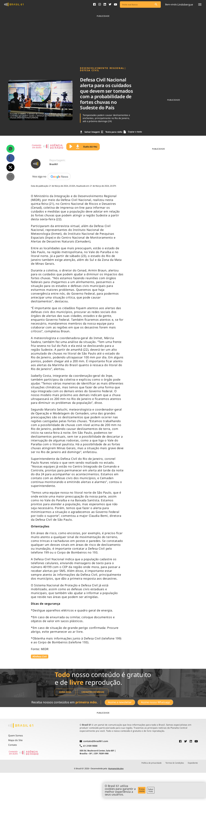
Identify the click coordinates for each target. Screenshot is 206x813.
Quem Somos (15, 735)
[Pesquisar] (156, 4)
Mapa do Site (15, 740)
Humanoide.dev (116, 768)
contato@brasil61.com (95, 741)
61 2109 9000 (90, 746)
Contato (12, 744)
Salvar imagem (92, 131)
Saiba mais (65, 691)
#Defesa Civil (40, 656)
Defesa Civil (89, 70)
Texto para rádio (113, 131)
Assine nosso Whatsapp (155, 702)
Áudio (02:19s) (90, 146)
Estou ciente (142, 790)
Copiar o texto (135, 132)
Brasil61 (53, 164)
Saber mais (150, 790)
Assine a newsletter (120, 702)
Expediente (193, 763)
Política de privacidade (151, 763)
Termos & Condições (174, 763)
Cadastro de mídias (92, 691)
